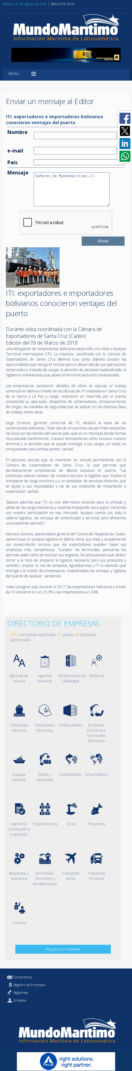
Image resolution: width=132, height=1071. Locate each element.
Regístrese (21, 992)
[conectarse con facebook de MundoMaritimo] (124, 118)
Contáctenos (23, 977)
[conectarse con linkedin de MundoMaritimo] (124, 143)
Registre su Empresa (63, 949)
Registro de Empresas (29, 984)
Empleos (20, 1000)
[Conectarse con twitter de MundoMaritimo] (124, 130)
